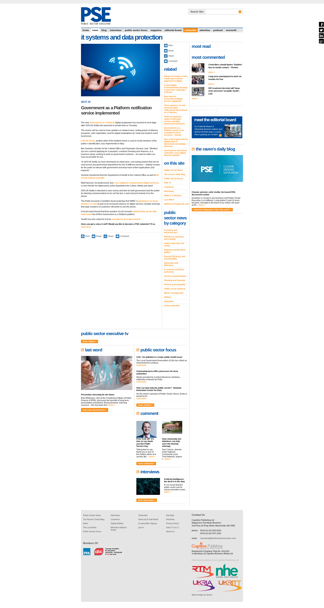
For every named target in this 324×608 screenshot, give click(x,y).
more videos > (89, 341)
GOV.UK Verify (88, 141)
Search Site (197, 11)
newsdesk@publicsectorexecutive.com (218, 538)
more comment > (146, 463)
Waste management (173, 293)
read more (141, 365)
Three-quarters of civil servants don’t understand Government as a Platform (175, 109)
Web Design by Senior (202, 595)
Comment (124, 236)
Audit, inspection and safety (174, 244)
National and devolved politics (174, 251)
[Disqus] (120, 285)
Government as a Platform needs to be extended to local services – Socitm (174, 131)
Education (169, 301)
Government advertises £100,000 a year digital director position (175, 152)
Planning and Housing (174, 280)
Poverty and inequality (174, 284)
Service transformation (175, 276)
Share (111, 236)
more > (112, 405)
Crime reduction (172, 305)
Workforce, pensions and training (174, 238)
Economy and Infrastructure (170, 231)
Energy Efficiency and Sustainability (174, 257)
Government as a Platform (102, 122)
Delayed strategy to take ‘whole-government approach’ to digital (176, 78)
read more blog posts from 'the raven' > (212, 209)
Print (87, 236)
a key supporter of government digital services (136, 183)
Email (98, 236)
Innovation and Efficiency (171, 264)
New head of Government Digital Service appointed (173, 98)
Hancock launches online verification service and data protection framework (174, 120)
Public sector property (174, 289)
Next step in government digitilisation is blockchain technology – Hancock (176, 142)
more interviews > (146, 500)
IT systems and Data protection (174, 270)
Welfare (167, 297)
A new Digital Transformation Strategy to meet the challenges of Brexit (175, 88)
